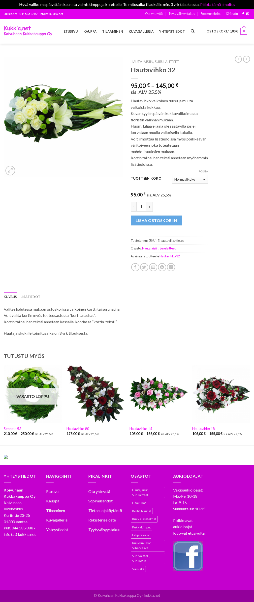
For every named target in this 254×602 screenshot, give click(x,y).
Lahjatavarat (141, 535)
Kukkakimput (141, 527)
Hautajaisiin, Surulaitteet (155, 62)
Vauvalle (138, 569)
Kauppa (90, 31)
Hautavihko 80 (77, 429)
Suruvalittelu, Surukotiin (141, 558)
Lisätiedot (30, 297)
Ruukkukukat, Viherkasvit (142, 545)
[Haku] (192, 31)
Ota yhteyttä (154, 14)
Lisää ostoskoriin (156, 220)
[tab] (10, 297)
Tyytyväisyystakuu (181, 14)
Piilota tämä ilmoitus (217, 4)
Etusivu (71, 31)
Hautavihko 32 (169, 256)
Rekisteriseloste (102, 520)
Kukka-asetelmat (144, 519)
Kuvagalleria (141, 31)
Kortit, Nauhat (141, 511)
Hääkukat (139, 503)
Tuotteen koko (146, 178)
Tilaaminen (112, 31)
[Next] (250, 405)
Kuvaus (10, 297)
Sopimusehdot (211, 14)
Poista (203, 171)
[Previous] (4, 405)
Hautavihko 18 (203, 429)
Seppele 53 (12, 429)
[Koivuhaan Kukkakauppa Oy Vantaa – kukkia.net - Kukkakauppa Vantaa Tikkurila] (28, 31)
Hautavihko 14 (140, 429)
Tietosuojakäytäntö (105, 510)
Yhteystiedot (172, 31)
